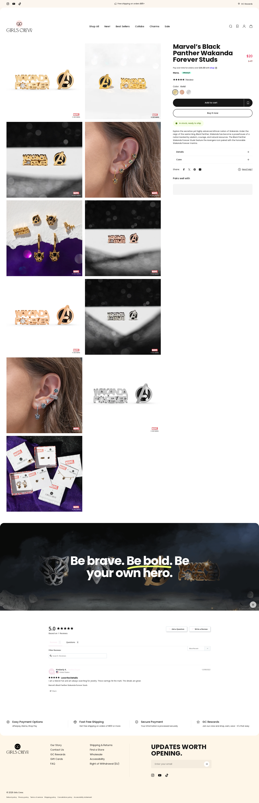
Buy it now (212, 113)
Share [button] (54, 691)
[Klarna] (176, 73)
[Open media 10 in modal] (123, 395)
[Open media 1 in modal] (123, 81)
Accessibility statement (83, 797)
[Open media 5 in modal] (44, 81)
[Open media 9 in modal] (44, 395)
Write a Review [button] (201, 629)
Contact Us (57, 749)
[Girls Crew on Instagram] (152, 775)
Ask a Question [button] (178, 629)
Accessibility (97, 759)
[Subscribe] (206, 764)
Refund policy (11, 797)
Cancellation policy (64, 797)
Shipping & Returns (101, 745)
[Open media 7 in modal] (44, 317)
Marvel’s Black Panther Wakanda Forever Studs (68, 685)
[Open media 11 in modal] (44, 474)
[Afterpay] (186, 73)
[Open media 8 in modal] (123, 317)
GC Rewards (247, 4)
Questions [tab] (70, 642)
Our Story (56, 745)
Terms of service (36, 797)
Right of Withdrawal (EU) (104, 763)
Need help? (247, 169)
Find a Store (97, 749)
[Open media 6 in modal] (123, 238)
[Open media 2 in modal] (44, 160)
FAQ (52, 763)
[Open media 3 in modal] (123, 160)
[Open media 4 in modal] (44, 238)
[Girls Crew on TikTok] (166, 775)
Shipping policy (50, 797)
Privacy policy (23, 797)
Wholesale (96, 754)
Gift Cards (56, 759)
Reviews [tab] (53, 642)
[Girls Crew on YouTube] (159, 775)
